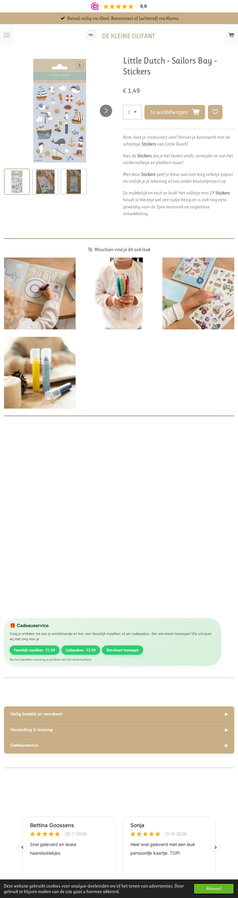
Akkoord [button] (213, 888)
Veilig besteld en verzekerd (119, 714)
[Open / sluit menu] (7, 35)
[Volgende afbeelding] (106, 111)
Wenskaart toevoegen (122, 650)
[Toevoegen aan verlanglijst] (215, 112)
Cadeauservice (119, 745)
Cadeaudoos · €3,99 (81, 650)
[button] (17, 182)
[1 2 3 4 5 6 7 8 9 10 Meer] (132, 112)
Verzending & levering (119, 729)
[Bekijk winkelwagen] (231, 35)
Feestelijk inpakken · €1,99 (34, 650)
